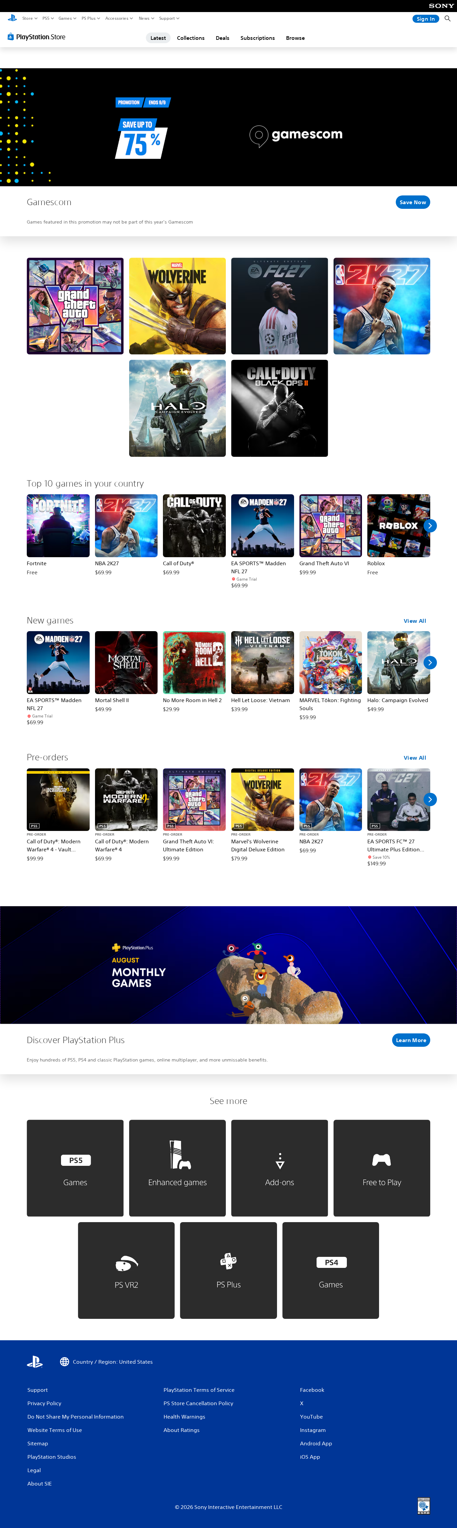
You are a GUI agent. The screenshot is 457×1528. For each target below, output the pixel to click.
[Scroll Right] (430, 525)
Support (167, 18)
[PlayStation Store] (38, 36)
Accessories (116, 18)
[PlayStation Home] (12, 18)
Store (27, 18)
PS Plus (89, 18)
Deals (223, 37)
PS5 (46, 18)
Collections (191, 37)
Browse (295, 37)
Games (65, 18)
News (144, 18)
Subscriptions (258, 37)
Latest (158, 37)
